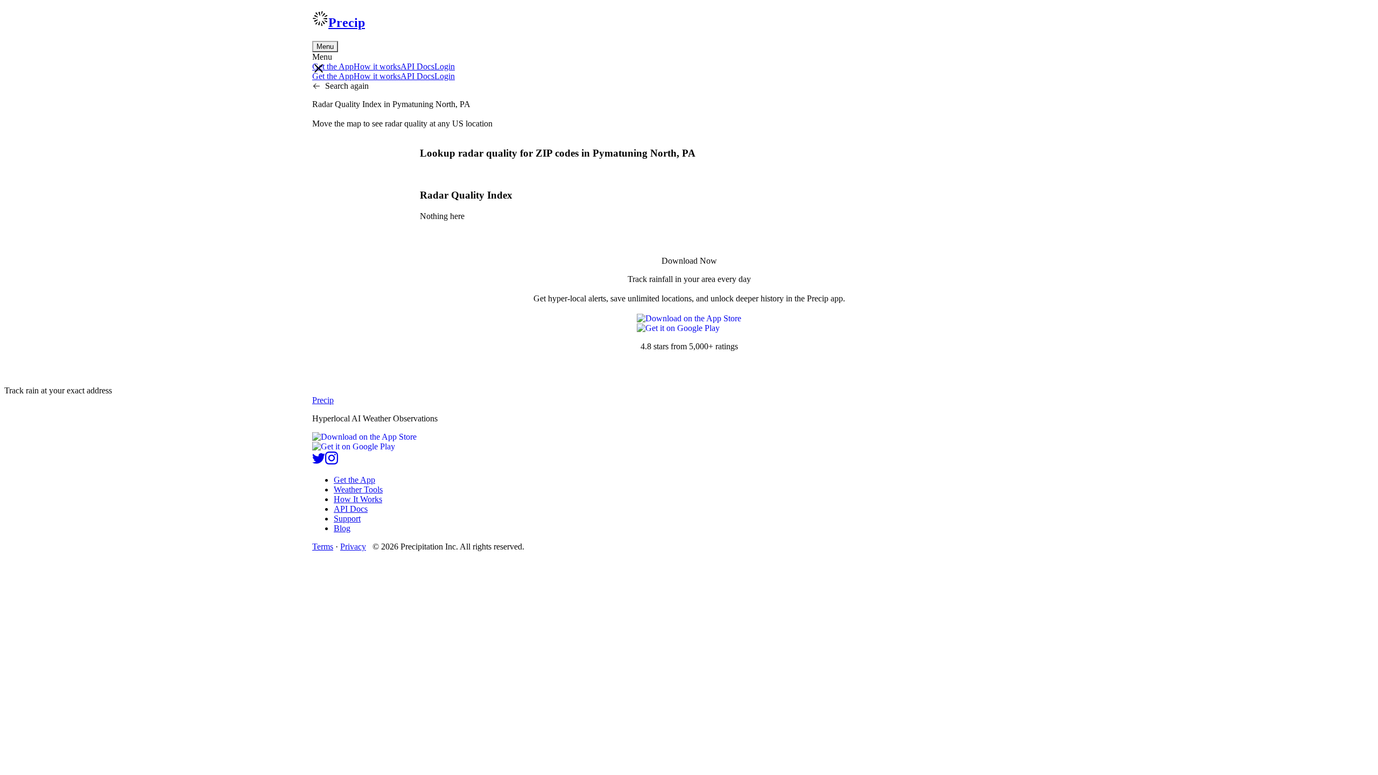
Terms (322, 546)
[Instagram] (331, 461)
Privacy (353, 546)
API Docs (417, 66)
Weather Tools (358, 489)
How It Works (358, 499)
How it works (377, 66)
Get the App (354, 479)
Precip (346, 23)
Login (444, 66)
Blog (342, 528)
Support (347, 518)
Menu (325, 47)
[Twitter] (318, 461)
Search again (347, 85)
